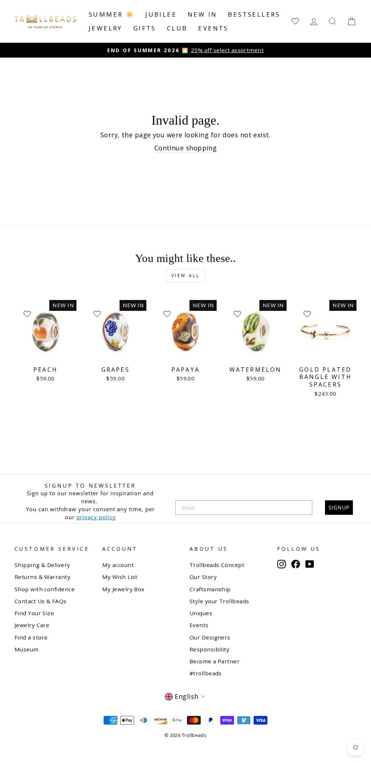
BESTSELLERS (254, 14)
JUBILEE (161, 14)
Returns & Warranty (42, 576)
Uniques (200, 613)
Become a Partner (214, 661)
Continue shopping (185, 147)
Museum (26, 649)
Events (213, 28)
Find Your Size (34, 613)
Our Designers (209, 637)
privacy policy (96, 517)
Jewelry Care (31, 625)
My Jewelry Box (123, 589)
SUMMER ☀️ (111, 14)
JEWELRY (105, 28)
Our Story (203, 576)
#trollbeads (205, 673)
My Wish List (120, 576)
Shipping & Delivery (42, 564)
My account (118, 564)
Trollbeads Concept (216, 564)
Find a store (30, 637)
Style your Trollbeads (219, 601)
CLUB (177, 28)
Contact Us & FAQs (40, 601)
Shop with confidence (44, 589)
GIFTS (144, 28)
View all (185, 275)
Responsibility (209, 649)
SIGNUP (339, 507)
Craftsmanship (210, 589)
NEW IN (202, 14)
